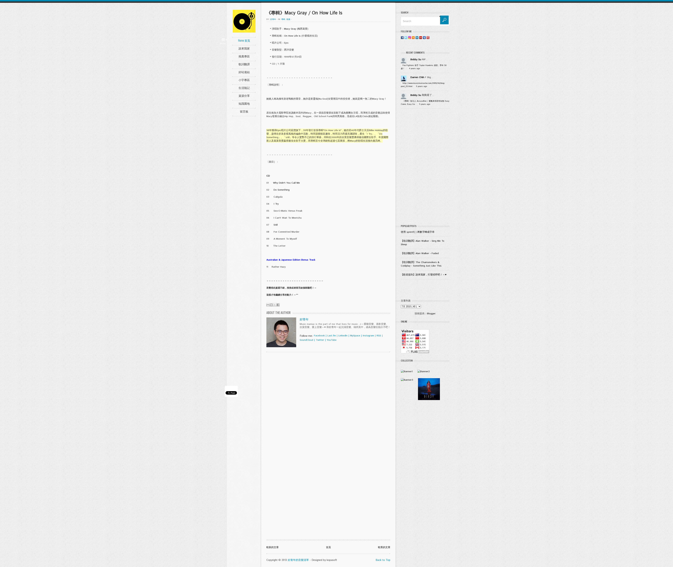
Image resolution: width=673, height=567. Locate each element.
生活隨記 (244, 88)
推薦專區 (244, 56)
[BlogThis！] (271, 305)
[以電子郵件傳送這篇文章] (268, 305)
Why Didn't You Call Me (286, 183)
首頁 (328, 547)
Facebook (319, 335)
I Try (276, 204)
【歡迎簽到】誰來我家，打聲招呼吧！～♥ (423, 274)
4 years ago (414, 68)
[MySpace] (424, 37)
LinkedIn (343, 335)
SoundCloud (306, 340)
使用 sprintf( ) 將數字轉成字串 (417, 232)
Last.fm (331, 335)
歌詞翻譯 (244, 64)
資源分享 (244, 95)
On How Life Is (292, 36)
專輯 (283, 19)
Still (276, 225)
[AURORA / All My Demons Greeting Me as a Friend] (407, 371)
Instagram (368, 335)
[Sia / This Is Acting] (407, 380)
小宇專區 (244, 80)
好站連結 (244, 72)
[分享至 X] (274, 305)
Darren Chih (417, 77)
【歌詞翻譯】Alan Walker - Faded (420, 253)
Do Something (282, 190)
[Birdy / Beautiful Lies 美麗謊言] (429, 399)
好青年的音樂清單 (298, 560)
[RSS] (413, 37)
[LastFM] (420, 37)
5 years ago (421, 86)
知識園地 (244, 103)
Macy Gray (290, 29)
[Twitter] (406, 37)
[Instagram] (409, 37)
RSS (379, 335)
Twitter (320, 340)
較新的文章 (272, 547)
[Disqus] (328, 399)
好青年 (304, 319)
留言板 (244, 111)
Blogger (431, 313)
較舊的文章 (384, 547)
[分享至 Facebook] (278, 305)
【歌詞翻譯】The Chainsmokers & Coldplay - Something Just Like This (421, 264)
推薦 (288, 19)
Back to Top (383, 560)
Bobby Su (415, 59)
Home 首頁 (244, 40)
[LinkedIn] (417, 37)
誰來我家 (244, 48)
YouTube (331, 340)
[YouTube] (428, 37)
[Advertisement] (425, 167)
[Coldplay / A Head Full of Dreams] (423, 371)
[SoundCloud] (431, 37)
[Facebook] (402, 37)
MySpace (355, 335)
